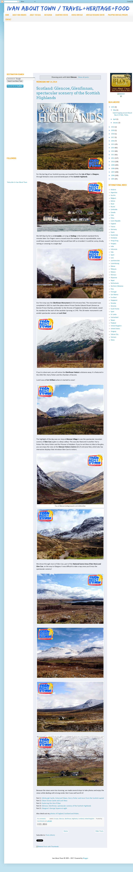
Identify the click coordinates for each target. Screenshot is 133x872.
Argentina (114, 192)
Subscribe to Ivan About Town (17, 182)
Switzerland (114, 317)
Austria (113, 195)
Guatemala (114, 235)
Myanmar (114, 278)
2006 (113, 175)
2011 (113, 158)
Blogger (85, 858)
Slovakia (113, 303)
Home (66, 831)
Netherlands (115, 283)
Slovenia (113, 306)
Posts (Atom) (50, 835)
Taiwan (113, 320)
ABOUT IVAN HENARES (19, 15)
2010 (113, 162)
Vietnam (113, 337)
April (114, 119)
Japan (112, 255)
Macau (113, 266)
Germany (114, 229)
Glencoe (61, 819)
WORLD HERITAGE (77, 15)
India (112, 246)
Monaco (113, 275)
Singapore (114, 300)
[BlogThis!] (40, 824)
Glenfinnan (68, 819)
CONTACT (8, 19)
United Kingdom (89, 819)
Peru (112, 289)
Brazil (112, 204)
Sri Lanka (113, 314)
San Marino (114, 295)
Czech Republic (116, 221)
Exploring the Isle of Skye (51, 803)
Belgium (113, 198)
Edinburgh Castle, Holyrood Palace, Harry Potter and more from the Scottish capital (73, 798)
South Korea (115, 309)
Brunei (113, 207)
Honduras (114, 238)
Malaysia (113, 269)
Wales (113, 340)
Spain (112, 312)
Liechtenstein (115, 261)
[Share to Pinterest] (46, 824)
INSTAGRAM (48, 15)
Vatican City (114, 334)
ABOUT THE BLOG (35, 15)
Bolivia (113, 201)
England (113, 224)
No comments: (41, 819)
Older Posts (99, 831)
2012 (113, 155)
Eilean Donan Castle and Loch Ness (54, 801)
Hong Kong (114, 241)
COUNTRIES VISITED (61, 15)
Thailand (113, 323)
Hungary (113, 244)
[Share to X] (42, 824)
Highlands (75, 819)
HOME (7, 15)
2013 (113, 151)
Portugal (113, 292)
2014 (113, 148)
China (112, 218)
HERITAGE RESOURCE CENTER (95, 15)
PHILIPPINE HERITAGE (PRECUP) (118, 15)
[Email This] (38, 824)
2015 (113, 144)
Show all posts (83, 77)
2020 (113, 130)
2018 (113, 134)
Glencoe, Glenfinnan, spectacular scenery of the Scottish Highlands (66, 806)
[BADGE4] (121, 94)
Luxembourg (115, 263)
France (113, 227)
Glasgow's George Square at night (54, 808)
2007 (113, 172)
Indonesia (114, 249)
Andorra (113, 190)
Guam (113, 232)
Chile (112, 215)
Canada (113, 212)
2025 (113, 107)
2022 (113, 127)
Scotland (81, 819)
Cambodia (114, 209)
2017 (113, 137)
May (114, 110)
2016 (113, 141)
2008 (113, 168)
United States (115, 329)
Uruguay (113, 331)
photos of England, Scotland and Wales (64, 814)
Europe (56, 819)
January (115, 123)
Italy (112, 252)
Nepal (112, 280)
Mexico (113, 272)
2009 (113, 165)
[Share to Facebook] (44, 824)
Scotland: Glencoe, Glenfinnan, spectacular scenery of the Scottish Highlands (68, 93)
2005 (113, 179)
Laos (112, 258)
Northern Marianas (117, 286)
